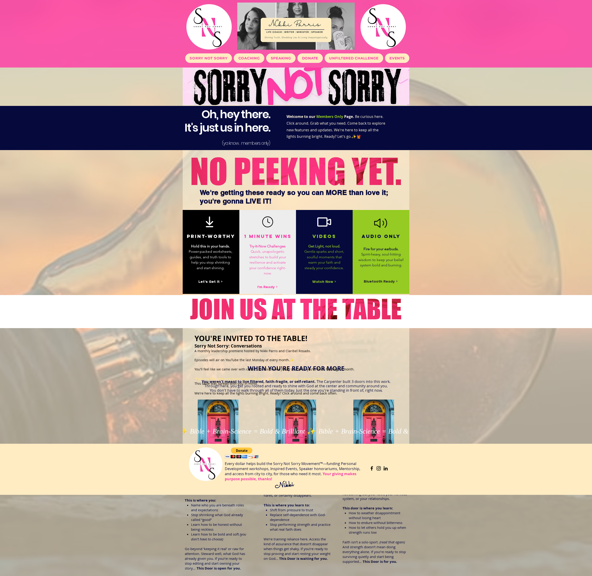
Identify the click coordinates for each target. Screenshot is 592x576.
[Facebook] (372, 468)
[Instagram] (379, 468)
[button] (210, 282)
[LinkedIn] (385, 468)
